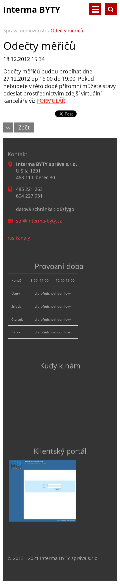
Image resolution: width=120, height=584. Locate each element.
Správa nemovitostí (24, 30)
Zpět (24, 127)
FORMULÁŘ (51, 100)
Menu (95, 9)
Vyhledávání (111, 9)
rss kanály (19, 238)
